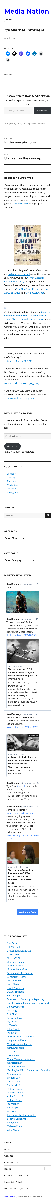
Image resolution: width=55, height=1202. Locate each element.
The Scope (12, 1107)
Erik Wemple (13, 995)
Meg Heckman (14, 1062)
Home (7, 1142)
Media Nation (26, 11)
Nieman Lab (13, 1077)
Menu (9, 19)
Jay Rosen (12, 1021)
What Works (13, 1130)
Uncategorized (29, 124)
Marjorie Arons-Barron (19, 1044)
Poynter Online (15, 1092)
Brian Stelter (13, 954)
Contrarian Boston (17, 977)
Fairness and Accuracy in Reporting (25, 999)
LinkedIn (12, 488)
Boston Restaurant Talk (19, 950)
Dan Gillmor (13, 984)
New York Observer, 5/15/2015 (23, 383)
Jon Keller (12, 1033)
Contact (8, 1156)
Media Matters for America (21, 1059)
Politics (41, 124)
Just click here (21, 203)
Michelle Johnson (16, 1066)
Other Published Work (16, 1175)
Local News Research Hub (20, 1036)
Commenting (11, 1162)
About (7, 1149)
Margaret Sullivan (16, 1040)
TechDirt (11, 1111)
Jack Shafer (13, 1014)
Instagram (12, 492)
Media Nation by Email (16, 1188)
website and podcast (19, 274)
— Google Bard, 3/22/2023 (18, 361)
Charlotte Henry (15, 962)
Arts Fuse (12, 943)
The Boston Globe (34, 292)
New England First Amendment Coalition (28, 1070)
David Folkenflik (15, 991)
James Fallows (14, 1018)
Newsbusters (14, 1074)
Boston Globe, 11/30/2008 (20, 398)
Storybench (13, 1104)
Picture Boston (15, 1089)
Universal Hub (14, 1126)
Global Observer (15, 1006)
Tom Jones (12, 1122)
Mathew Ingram (15, 1047)
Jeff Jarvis (12, 1025)
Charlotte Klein (15, 965)
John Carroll (13, 1029)
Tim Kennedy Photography (21, 1115)
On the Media (14, 1085)
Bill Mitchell (13, 947)
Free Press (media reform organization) (28, 1003)
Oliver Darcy (13, 1081)
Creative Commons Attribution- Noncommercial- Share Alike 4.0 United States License (27, 316)
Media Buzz (13, 1055)
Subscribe (42, 110)
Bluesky (11, 477)
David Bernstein (15, 988)
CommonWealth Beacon (20, 973)
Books (7, 1169)
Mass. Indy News (13, 1182)
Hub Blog (12, 1010)
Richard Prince (14, 1100)
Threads (11, 481)
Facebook (12, 473)
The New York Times (27, 289)
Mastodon (12, 485)
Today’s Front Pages (18, 1118)
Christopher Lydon (17, 969)
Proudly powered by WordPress (31, 1197)
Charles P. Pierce (15, 958)
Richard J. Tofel (15, 1096)
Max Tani (12, 1051)
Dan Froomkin (14, 980)
